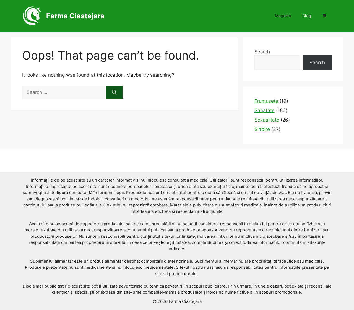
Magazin (283, 15)
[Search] (114, 92)
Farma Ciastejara (75, 16)
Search (262, 52)
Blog (306, 15)
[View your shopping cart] (324, 15)
